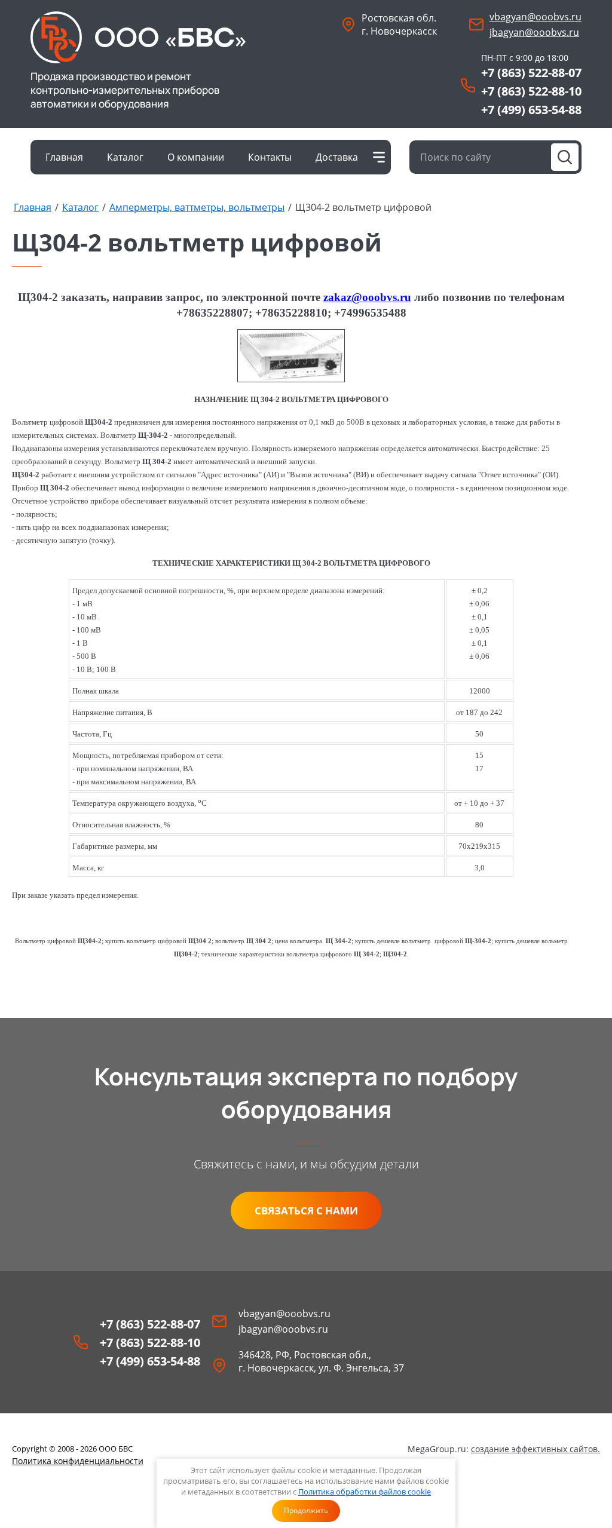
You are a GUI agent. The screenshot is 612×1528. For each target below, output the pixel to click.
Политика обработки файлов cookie (364, 1491)
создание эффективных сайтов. (535, 1449)
